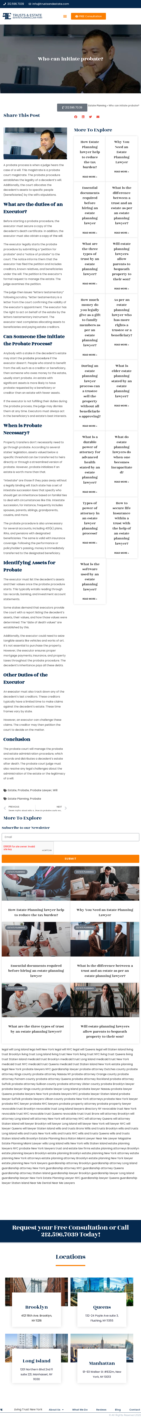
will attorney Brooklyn (114, 1114)
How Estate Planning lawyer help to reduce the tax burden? (90, 154)
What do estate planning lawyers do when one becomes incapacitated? (121, 454)
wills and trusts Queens (93, 1133)
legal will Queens (84, 1049)
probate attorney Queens (53, 1079)
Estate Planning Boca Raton (57, 1138)
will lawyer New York (91, 1124)
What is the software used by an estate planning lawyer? (90, 577)
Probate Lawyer (41, 790)
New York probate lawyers (27, 1069)
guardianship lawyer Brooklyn (71, 1173)
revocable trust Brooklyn (18, 1109)
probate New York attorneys (83, 1099)
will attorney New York (45, 1119)
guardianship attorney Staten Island (26, 1173)
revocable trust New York (119, 1109)
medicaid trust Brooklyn (43, 1059)
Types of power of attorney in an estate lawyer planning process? (90, 518)
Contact (134, 1409)
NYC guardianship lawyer (62, 1069)
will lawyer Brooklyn (33, 1124)
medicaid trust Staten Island (78, 1064)
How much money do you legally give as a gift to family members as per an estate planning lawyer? (90, 322)
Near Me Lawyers (63, 1183)
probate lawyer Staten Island (98, 1094)
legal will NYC (63, 1049)
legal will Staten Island (111, 1049)
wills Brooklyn (29, 1138)
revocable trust (73, 1114)
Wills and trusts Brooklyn (101, 1128)
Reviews (101, 1409)
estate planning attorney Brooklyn (64, 1158)
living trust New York (65, 1054)
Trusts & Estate (27, 15)
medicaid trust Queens (43, 1064)
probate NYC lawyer (15, 1104)
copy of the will (52, 236)
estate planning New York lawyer (111, 1158)
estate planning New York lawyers (24, 1163)
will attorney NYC (72, 1119)
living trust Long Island (36, 1054)
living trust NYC (90, 1054)
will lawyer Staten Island (39, 1128)
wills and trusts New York (34, 1133)
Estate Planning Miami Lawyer (22, 1143)
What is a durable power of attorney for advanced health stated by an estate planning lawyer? (89, 459)
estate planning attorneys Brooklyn (115, 1148)
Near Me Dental (40, 1183)
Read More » (90, 176)
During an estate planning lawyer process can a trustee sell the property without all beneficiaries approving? (90, 391)
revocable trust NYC (15, 1114)
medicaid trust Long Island (77, 1059)
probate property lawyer (114, 1104)
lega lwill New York (41, 1049)
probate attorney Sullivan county (34, 1084)
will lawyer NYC (115, 1124)
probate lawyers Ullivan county (42, 1099)
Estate (12, 790)
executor (14, 692)
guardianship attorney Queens (103, 1168)
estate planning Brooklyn (64, 1153)
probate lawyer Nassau (94, 1089)
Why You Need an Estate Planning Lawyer (121, 152)
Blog (118, 1409)
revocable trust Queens (46, 1114)
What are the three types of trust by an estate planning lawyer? (90, 259)
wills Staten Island (95, 1143)
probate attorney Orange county (94, 1074)
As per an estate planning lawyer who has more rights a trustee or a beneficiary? (121, 317)
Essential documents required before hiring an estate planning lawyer (89, 205)
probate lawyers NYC (63, 1094)
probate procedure (36, 358)
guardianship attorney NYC (64, 1168)
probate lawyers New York (30, 1094)
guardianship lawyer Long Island (112, 1173)
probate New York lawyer (121, 1099)
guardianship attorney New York (23, 1168)
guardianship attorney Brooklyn (69, 1163)
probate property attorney (77, 1104)
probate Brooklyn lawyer (117, 1084)
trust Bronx (91, 1114)
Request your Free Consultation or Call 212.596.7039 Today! (70, 1231)
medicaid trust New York (112, 1059)
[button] (65, 16)
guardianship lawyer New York (22, 1178)
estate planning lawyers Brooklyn (24, 1153)
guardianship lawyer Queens (100, 1178)
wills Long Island (52, 1143)
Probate (23, 790)
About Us (54, 1409)
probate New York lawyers (37, 1148)
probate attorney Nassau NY (51, 1074)
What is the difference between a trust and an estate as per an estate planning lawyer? (121, 205)
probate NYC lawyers (44, 1104)
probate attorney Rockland (90, 1079)
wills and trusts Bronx (70, 1128)
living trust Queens (112, 1054)
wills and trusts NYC (64, 1133)
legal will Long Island (15, 1049)
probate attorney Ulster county (78, 1084)
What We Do (80, 1409)
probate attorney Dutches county (102, 1069)
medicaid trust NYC (15, 1064)
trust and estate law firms (73, 1148)
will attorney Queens (98, 1119)
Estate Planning (18, 799)
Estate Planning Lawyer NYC (61, 1178)
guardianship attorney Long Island (114, 1163)
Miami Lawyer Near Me (92, 1138)
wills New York (73, 1143)
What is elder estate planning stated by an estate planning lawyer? (121, 381)
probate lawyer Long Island (59, 1089)
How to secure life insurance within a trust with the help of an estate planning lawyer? (121, 523)
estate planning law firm (27, 17)
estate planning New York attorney (105, 1153)
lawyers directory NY (88, 1109)
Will (55, 790)
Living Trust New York (28, 1409)
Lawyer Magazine (119, 1138)
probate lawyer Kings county (21, 1089)
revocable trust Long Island (54, 1109)
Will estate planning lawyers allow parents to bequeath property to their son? (121, 261)
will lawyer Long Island (62, 1124)
